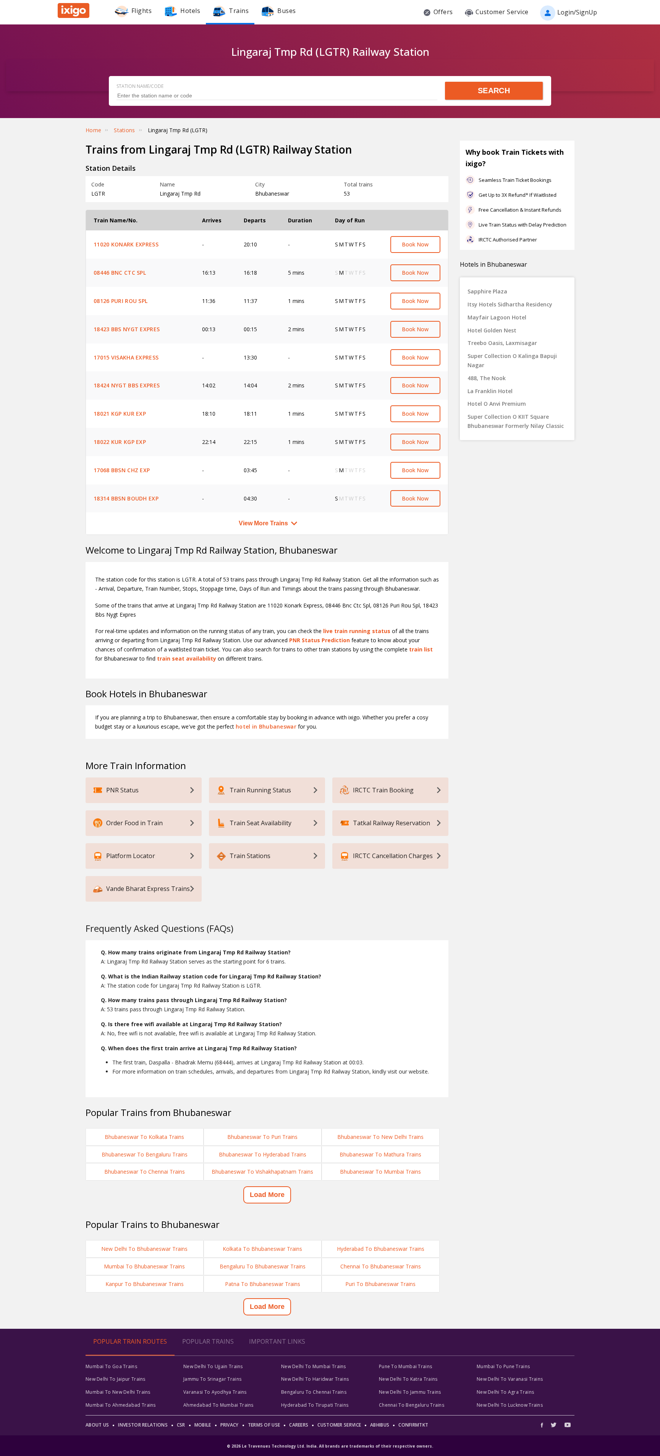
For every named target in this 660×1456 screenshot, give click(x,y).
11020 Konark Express (126, 244)
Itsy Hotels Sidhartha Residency (509, 304)
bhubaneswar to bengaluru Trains (145, 1154)
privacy (229, 1425)
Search (494, 90)
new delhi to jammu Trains (410, 1392)
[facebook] (544, 1425)
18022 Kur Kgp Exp (120, 441)
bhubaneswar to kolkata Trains (144, 1136)
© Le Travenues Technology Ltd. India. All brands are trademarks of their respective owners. (330, 1446)
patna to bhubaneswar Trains (262, 1284)
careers (298, 1425)
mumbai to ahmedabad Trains (121, 1405)
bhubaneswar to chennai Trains (144, 1171)
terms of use (264, 1425)
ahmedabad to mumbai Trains (218, 1405)
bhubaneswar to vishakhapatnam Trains (262, 1171)
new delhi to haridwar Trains (315, 1379)
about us (97, 1425)
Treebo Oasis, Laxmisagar (502, 343)
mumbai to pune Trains (503, 1366)
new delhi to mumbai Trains (313, 1366)
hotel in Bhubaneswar (266, 726)
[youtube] (567, 1425)
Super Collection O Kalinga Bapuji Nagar (512, 360)
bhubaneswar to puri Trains (262, 1136)
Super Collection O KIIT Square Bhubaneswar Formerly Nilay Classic (515, 421)
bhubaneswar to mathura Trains (380, 1154)
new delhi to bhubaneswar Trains (144, 1248)
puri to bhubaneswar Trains (380, 1284)
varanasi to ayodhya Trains (215, 1392)
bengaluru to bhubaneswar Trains (263, 1266)
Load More (267, 1194)
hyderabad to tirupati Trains (314, 1405)
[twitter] (553, 1425)
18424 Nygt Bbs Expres (127, 385)
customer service (339, 1425)
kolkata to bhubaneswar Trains (262, 1248)
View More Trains (263, 523)
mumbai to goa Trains (111, 1366)
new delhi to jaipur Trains (116, 1379)
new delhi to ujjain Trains (213, 1366)
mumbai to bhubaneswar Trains (144, 1266)
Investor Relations (142, 1425)
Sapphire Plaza (487, 291)
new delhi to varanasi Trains (510, 1379)
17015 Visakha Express (126, 357)
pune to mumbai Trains (405, 1366)
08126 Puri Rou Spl (120, 300)
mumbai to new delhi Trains (118, 1392)
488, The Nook (486, 378)
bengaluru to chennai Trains (313, 1392)
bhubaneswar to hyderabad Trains (262, 1154)
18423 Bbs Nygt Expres (127, 329)
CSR (181, 1425)
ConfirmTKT (413, 1425)
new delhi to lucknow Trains (510, 1405)
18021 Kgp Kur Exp (120, 413)
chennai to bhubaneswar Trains (380, 1266)
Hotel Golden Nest (491, 330)
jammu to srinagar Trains (212, 1379)
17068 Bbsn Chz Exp (122, 470)
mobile (202, 1425)
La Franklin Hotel (490, 391)
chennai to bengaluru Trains (411, 1405)
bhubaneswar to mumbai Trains (380, 1171)
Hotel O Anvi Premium (496, 403)
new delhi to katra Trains (408, 1379)
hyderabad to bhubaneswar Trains (380, 1248)
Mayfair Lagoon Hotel (496, 317)
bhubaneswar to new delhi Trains (380, 1136)
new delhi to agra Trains (505, 1392)
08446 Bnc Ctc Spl (120, 272)
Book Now (415, 244)
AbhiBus (379, 1425)
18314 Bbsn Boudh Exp (126, 498)
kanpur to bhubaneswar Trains (144, 1284)
